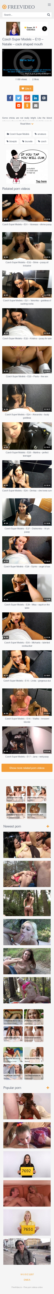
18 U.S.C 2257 (27, 1274)
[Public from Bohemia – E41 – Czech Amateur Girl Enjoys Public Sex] (27, 961)
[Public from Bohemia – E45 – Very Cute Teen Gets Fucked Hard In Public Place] (27, 845)
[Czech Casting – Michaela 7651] (27, 1222)
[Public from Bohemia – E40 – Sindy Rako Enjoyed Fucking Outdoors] (27, 990)
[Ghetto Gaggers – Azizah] (27, 1106)
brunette (29, 141)
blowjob (13, 141)
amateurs (41, 133)
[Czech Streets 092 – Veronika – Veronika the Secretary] (27, 1251)
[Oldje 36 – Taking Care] (27, 1193)
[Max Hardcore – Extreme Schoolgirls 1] (27, 1135)
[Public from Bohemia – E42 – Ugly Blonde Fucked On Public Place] (27, 932)
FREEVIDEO (21, 6)
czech (43, 141)
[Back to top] (49, 1288)
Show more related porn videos (27, 768)
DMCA (27, 1279)
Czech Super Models (19, 133)
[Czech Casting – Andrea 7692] (27, 1164)
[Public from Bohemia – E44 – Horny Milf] (27, 874)
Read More (25, 123)
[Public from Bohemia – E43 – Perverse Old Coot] (27, 903)
